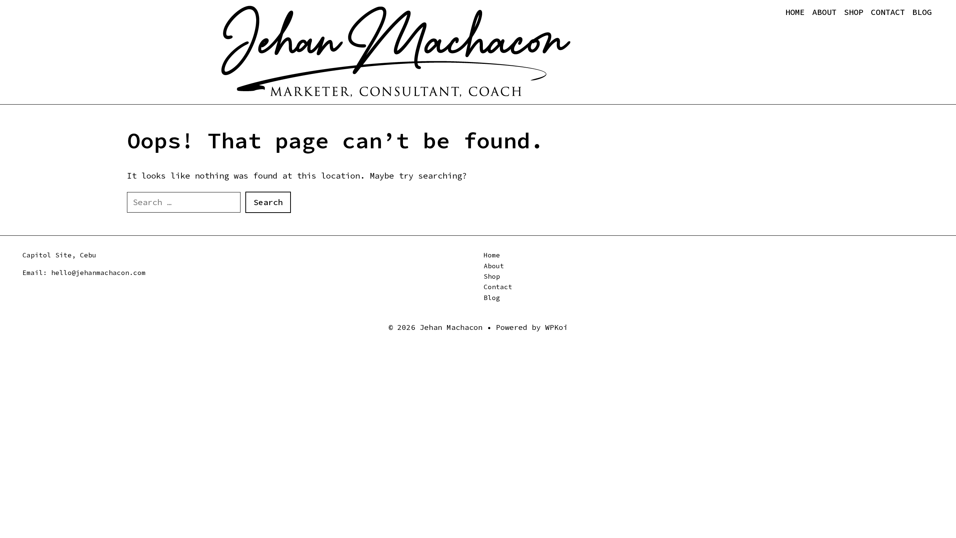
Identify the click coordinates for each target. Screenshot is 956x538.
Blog (922, 12)
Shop (853, 12)
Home (795, 12)
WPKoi (556, 327)
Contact (888, 12)
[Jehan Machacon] (395, 51)
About (824, 12)
